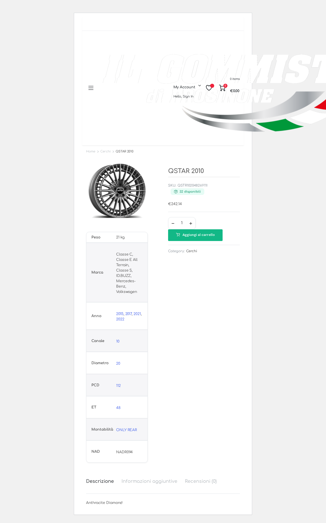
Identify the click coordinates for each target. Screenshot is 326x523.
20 (118, 363)
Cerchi (105, 151)
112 (118, 386)
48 (118, 408)
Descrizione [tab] (100, 481)
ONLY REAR (126, 430)
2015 (120, 314)
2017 (128, 314)
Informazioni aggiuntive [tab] (149, 481)
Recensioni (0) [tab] (201, 481)
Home (90, 151)
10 (117, 341)
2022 (120, 319)
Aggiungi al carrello (199, 235)
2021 (137, 314)
